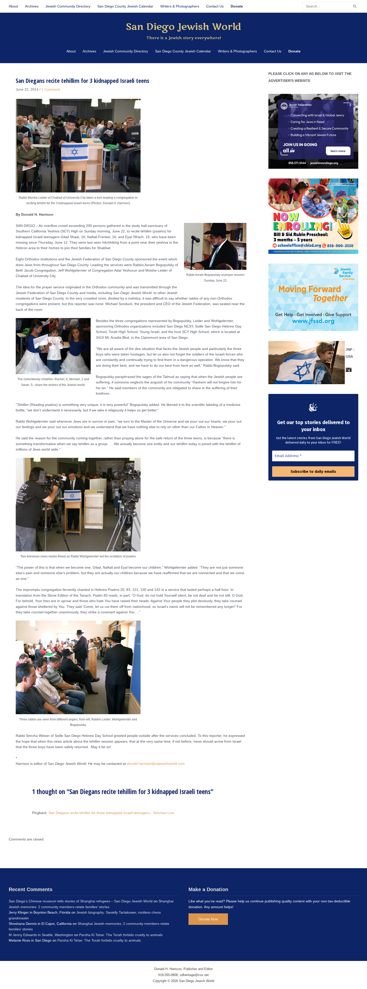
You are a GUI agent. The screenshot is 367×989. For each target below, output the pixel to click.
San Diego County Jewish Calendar (125, 6)
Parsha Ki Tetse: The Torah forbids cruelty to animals (121, 935)
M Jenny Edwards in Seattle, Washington (41, 935)
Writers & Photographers (179, 6)
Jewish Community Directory (67, 6)
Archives (31, 6)
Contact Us (215, 6)
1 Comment (50, 89)
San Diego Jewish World (183, 27)
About (13, 6)
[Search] (355, 6)
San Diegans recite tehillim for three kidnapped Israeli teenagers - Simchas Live (111, 813)
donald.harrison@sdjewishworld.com (156, 764)
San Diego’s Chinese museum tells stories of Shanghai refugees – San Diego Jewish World (81, 901)
